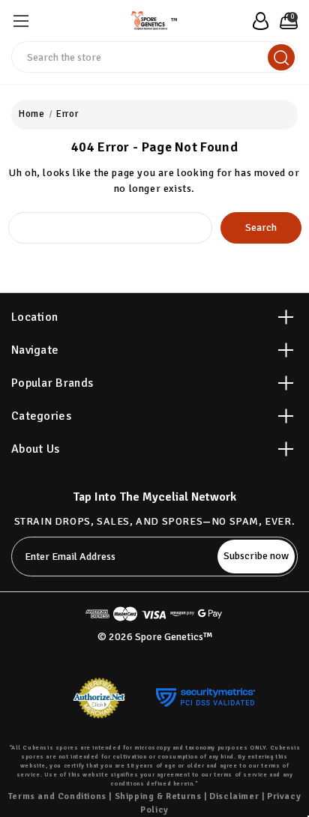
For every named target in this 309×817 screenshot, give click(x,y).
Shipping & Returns (158, 796)
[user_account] (256, 21)
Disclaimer (234, 796)
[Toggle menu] (20, 20)
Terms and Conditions (57, 796)
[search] (281, 57)
